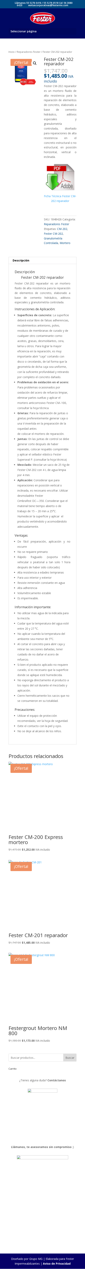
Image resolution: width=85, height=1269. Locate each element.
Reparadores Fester (29, 52)
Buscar (69, 1058)
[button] (34, 63)
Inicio (11, 52)
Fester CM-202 (53, 233)
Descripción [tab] (21, 260)
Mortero (65, 243)
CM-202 (62, 229)
